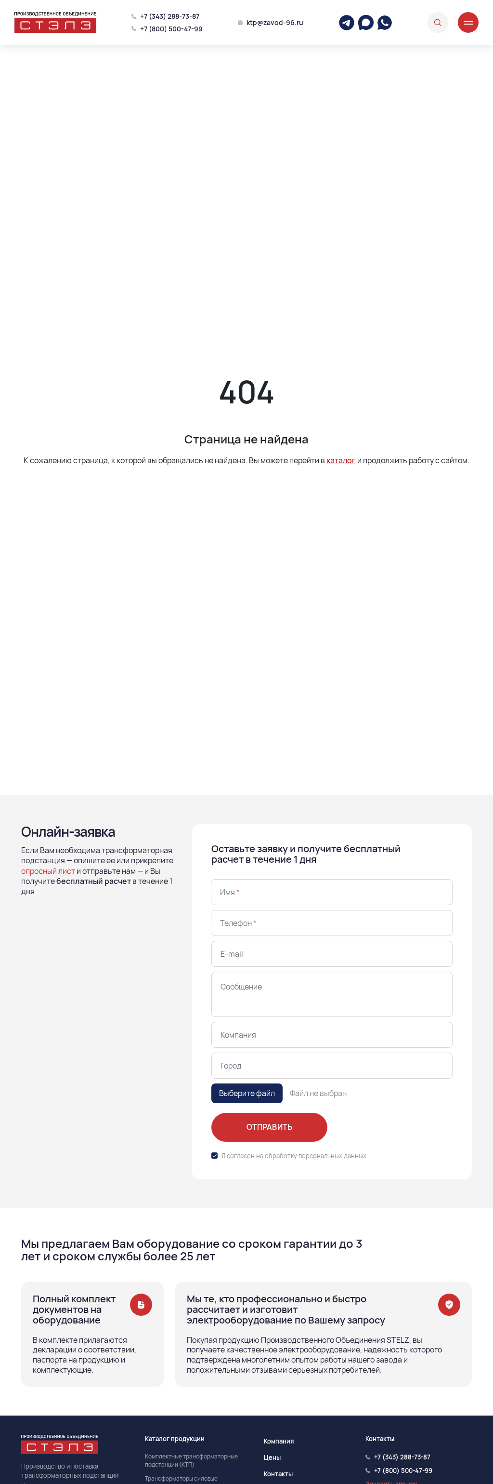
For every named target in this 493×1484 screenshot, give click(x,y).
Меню (468, 22)
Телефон (238, 923)
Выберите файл (247, 1093)
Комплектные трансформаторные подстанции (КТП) (191, 1461)
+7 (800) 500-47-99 (171, 28)
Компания (279, 1441)
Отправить (269, 1127)
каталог (341, 460)
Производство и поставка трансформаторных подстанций (69, 1470)
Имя (230, 892)
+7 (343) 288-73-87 (169, 16)
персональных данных (332, 1155)
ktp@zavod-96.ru (274, 22)
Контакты (278, 1474)
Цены (272, 1457)
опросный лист (48, 871)
